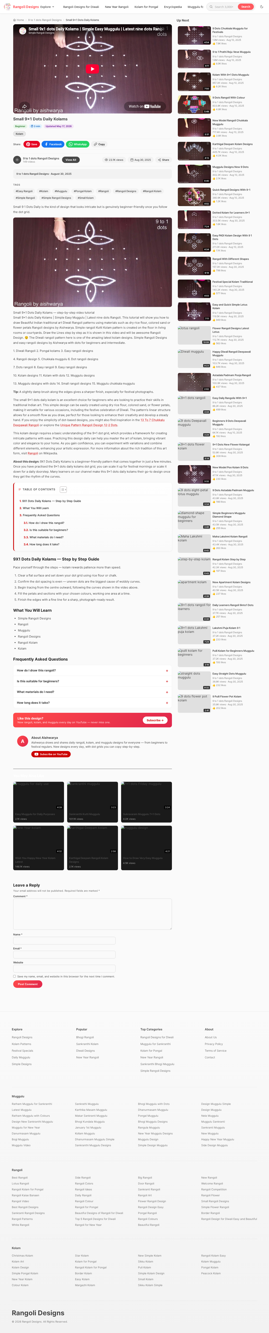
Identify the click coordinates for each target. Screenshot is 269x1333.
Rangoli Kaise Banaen (25, 1195)
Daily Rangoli (83, 1195)
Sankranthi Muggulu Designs (93, 1145)
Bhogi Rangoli (85, 1037)
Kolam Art (18, 1261)
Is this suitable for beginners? (49, 530)
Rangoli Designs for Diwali (81, 7)
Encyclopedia (173, 7)
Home (20, 19)
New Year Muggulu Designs (155, 1133)
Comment (20, 896)
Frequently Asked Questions (41, 515)
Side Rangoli (83, 1177)
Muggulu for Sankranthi (155, 1044)
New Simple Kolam (149, 1255)
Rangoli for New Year (88, 1224)
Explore (45, 7)
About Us (211, 1037)
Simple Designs (22, 1064)
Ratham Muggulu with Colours (31, 1115)
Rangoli (33, 453)
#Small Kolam (86, 197)
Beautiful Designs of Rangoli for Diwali (99, 1213)
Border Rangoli (210, 1213)
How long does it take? (44, 544)
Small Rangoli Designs (215, 1201)
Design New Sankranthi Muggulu (32, 1121)
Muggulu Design (148, 1139)
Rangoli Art (145, 1195)
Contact (210, 1057)
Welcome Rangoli (212, 1183)
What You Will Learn (36, 508)
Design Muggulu (211, 1109)
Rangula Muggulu (149, 1127)
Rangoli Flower (210, 1195)
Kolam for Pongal (146, 7)
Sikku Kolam (145, 1261)
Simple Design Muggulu (153, 1145)
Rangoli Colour (84, 1201)
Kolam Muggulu (211, 1261)
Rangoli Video (20, 1201)
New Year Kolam (22, 1279)
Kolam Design (20, 1267)
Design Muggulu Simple (216, 1103)
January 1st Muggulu (88, 1127)
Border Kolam (83, 1273)
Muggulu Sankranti (213, 1121)
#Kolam (43, 191)
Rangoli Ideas (83, 1189)
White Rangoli (20, 1224)
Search (245, 6)
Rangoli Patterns (22, 1219)
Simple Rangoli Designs (155, 1070)
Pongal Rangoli (147, 1213)
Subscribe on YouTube (54, 754)
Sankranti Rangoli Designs (28, 1213)
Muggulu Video (21, 1145)
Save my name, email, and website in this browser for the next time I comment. (66, 976)
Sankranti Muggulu (213, 1127)
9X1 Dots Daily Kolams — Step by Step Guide (51, 501)
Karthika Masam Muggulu (91, 1109)
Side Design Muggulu (214, 1145)
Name (17, 934)
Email (17, 948)
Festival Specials (22, 1050)
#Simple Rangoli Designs (56, 197)
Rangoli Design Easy (151, 1207)
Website (18, 962)
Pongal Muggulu (148, 1115)
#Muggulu (61, 191)
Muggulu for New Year (26, 1127)
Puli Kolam (144, 1267)
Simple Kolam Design (151, 1273)
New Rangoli (209, 1177)
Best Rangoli (20, 1177)
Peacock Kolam (211, 1273)
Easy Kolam (82, 1279)
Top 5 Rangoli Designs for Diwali (95, 1219)
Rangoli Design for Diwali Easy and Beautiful (229, 1219)
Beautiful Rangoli (148, 1224)
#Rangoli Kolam (152, 191)
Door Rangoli (146, 1183)
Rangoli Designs (22, 1037)
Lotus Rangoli (20, 1183)
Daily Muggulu (21, 1057)
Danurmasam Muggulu (26, 1133)
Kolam (19, 133)
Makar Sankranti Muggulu (91, 1115)
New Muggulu (210, 1133)
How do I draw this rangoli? (46, 522)
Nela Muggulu (210, 1115)
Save (34, 144)
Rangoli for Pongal (86, 1207)
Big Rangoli (145, 1177)
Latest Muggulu (22, 1109)
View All (71, 159)
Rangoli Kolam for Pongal (27, 1189)
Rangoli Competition (214, 1189)
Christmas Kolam (22, 1255)
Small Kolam (145, 1279)
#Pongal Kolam (83, 191)
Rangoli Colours (148, 1219)
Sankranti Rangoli (149, 1189)
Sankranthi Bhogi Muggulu (157, 1064)
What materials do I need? (46, 537)
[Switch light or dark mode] (261, 6)
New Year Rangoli (117, 7)
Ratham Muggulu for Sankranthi (32, 1103)
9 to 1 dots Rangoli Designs (45, 19)
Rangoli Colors (84, 1183)
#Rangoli (103, 191)
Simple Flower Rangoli (215, 1207)
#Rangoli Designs (125, 191)
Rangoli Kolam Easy (213, 1255)
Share (165, 159)
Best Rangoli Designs (25, 1207)
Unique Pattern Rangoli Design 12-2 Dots (88, 425)
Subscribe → (155, 720)
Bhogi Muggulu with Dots (154, 1103)
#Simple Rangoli (25, 197)
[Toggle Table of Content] (61, 489)
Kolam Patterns (21, 1044)
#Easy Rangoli (24, 191)
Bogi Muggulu (20, 1139)
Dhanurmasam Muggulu (153, 1109)
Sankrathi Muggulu (87, 1103)
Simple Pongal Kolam (25, 1273)
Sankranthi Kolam (87, 1044)
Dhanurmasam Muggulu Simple (94, 1139)
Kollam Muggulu (85, 1133)
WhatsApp (80, 144)
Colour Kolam (20, 1285)
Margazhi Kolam (85, 1285)
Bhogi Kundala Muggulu (90, 1121)
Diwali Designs (85, 1050)
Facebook (55, 144)
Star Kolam (82, 1255)
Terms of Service (215, 1050)
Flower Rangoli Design (152, 1201)
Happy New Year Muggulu (217, 1139)
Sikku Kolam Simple (150, 1285)
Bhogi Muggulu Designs (153, 1121)
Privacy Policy (214, 1044)
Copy (101, 144)
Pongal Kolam (209, 1267)
